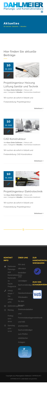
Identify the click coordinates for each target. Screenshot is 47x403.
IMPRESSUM (36, 376)
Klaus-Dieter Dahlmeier (14, 90)
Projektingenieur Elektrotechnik (23, 191)
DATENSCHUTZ (15, 379)
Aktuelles (19, 92)
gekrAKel (34, 379)
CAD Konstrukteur (15, 139)
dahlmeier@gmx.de (11, 306)
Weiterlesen (38, 108)
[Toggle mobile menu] (42, 11)
